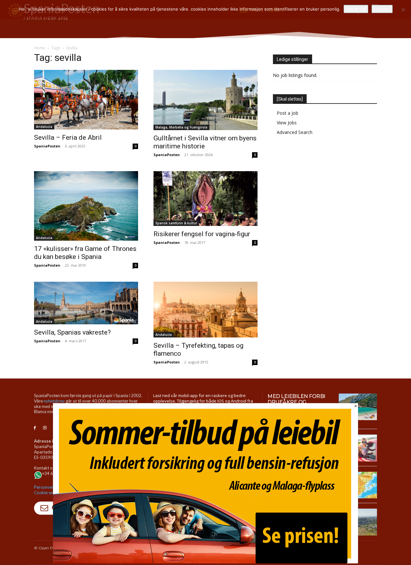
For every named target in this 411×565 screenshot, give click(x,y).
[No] (403, 9)
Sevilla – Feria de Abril (68, 137)
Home (39, 48)
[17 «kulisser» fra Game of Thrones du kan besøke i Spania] (86, 206)
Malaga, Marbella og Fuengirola (181, 127)
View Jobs (287, 123)
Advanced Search (294, 132)
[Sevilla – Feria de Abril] (86, 99)
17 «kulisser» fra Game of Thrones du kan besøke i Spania (85, 253)
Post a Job (287, 113)
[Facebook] (34, 428)
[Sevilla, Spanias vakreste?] (86, 303)
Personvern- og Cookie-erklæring (50, 490)
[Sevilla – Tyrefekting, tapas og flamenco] (205, 309)
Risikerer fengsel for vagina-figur (201, 234)
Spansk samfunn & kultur (176, 223)
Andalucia (44, 126)
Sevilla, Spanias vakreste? (72, 332)
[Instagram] (44, 428)
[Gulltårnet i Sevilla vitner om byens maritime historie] (205, 100)
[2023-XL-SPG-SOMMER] (205, 561)
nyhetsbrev (54, 400)
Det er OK (356, 9)
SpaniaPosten (47, 146)
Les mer (382, 9)
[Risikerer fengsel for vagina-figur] (205, 198)
